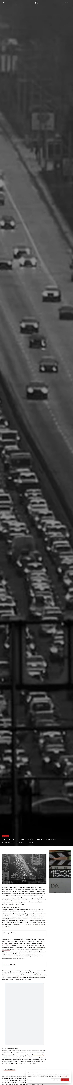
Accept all (65, 1079)
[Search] (70, 2)
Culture (5, 836)
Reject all (55, 1079)
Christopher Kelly (9, 842)
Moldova (19, 977)
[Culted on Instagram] (68, 3)
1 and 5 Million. (36, 975)
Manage (29, 1079)
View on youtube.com (9, 933)
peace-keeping (8, 1061)
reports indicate (41, 914)
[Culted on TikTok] (65, 3)
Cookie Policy (64, 1076)
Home (3, 850)
